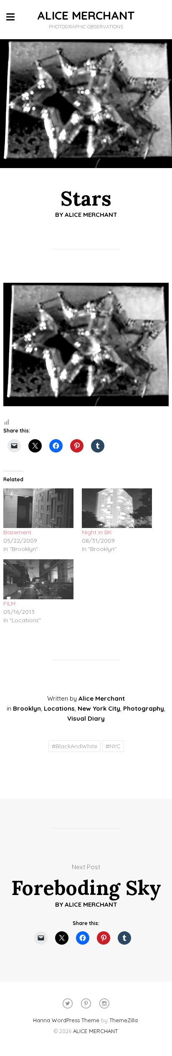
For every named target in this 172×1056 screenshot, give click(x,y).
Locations (59, 708)
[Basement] (38, 508)
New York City (99, 708)
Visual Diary (86, 718)
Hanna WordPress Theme (66, 1020)
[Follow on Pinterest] (86, 1003)
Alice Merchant (91, 215)
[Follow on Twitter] (68, 1003)
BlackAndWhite (74, 746)
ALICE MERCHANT (86, 15)
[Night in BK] (117, 508)
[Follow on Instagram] (104, 1003)
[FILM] (38, 579)
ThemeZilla (123, 1020)
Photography (143, 708)
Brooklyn (27, 708)
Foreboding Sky (86, 887)
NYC (113, 746)
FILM (9, 603)
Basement (17, 532)
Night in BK (97, 532)
